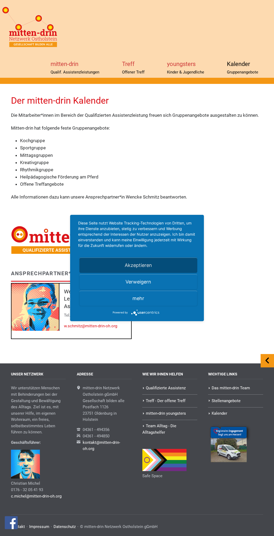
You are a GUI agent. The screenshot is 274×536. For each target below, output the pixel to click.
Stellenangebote (226, 400)
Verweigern (138, 282)
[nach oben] (267, 360)
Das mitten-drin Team (231, 388)
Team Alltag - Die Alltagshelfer (159, 429)
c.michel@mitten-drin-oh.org (36, 496)
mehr (138, 298)
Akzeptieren (138, 265)
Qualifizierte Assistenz (166, 388)
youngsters (185, 67)
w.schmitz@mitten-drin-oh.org (90, 326)
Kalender (242, 67)
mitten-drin (75, 67)
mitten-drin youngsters (166, 413)
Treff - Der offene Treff (165, 400)
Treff (133, 67)
